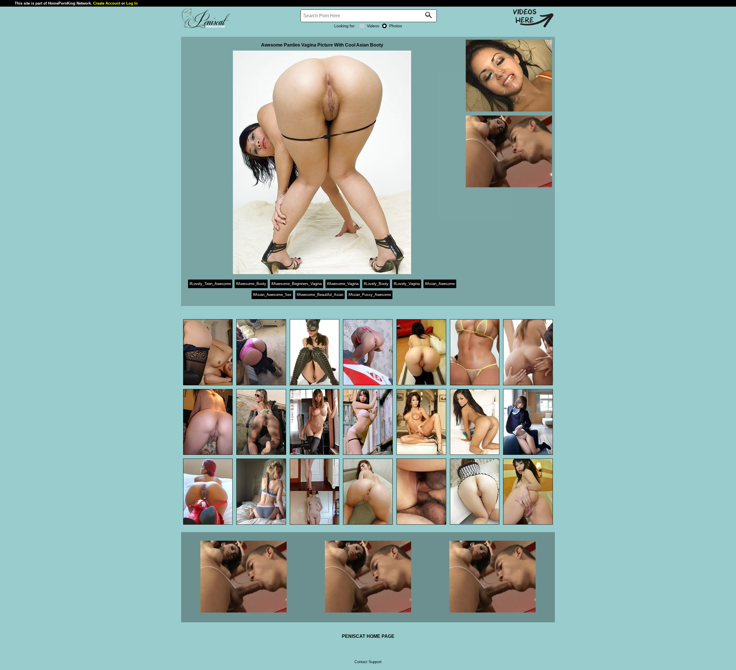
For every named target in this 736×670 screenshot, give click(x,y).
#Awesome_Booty (251, 284)
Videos (373, 26)
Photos (395, 26)
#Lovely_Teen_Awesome (210, 284)
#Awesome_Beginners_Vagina (296, 284)
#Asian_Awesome (440, 284)
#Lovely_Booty (376, 284)
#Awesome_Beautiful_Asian (320, 294)
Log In (132, 3)
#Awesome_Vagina (343, 284)
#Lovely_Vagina (407, 284)
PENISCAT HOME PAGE (368, 636)
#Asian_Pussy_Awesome (369, 294)
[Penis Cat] (205, 27)
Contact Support (368, 662)
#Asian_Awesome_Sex (272, 294)
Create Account (106, 3)
